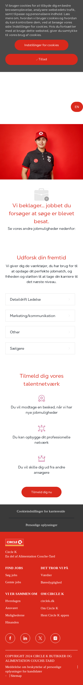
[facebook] (10, 638)
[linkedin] (25, 638)
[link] (41, 542)
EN (77, 107)
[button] (41, 45)
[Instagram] (55, 638)
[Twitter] (40, 638)
